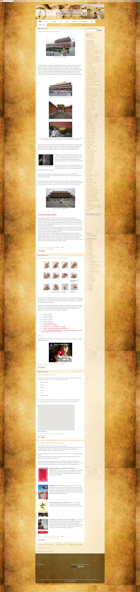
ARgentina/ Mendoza (91, 58)
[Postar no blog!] (40, 251)
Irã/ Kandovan (89, 156)
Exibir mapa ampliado (42, 431)
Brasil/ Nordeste (90, 74)
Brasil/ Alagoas (89, 67)
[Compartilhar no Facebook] (43, 251)
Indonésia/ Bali (89, 142)
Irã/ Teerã (88, 167)
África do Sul (89, 44)
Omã (87, 177)
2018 (89, 240)
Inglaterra (88, 144)
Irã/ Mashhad (89, 160)
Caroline (46, 247)
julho (90, 259)
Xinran (71, 502)
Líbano (88, 174)
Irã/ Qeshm (89, 163)
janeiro (91, 282)
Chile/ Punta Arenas (91, 93)
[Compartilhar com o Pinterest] (44, 251)
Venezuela (88, 191)
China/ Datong (89, 100)
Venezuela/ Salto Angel (91, 198)
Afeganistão (89, 42)
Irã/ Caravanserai (90, 151)
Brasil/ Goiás (89, 70)
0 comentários (56, 247)
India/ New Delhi (90, 132)
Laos (87, 172)
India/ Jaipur (89, 125)
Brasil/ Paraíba (89, 76)
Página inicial (61, 544)
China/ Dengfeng (90, 102)
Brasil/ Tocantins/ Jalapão (92, 84)
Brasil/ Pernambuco (90, 77)
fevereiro (91, 280)
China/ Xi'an (89, 105)
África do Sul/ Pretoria (91, 46)
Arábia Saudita (89, 48)
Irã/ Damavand (89, 153)
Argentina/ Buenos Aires (91, 56)
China (45, 248)
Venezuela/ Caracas (91, 193)
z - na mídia (89, 208)
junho (90, 274)
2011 (89, 254)
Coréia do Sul (89, 109)
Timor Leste (89, 188)
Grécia (87, 119)
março (90, 278)
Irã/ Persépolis (89, 161)
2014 (89, 248)
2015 (89, 246)
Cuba (87, 111)
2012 (89, 252)
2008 (89, 288)
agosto (91, 257)
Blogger (73, 581)
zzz (87, 210)
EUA (87, 112)
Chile (87, 86)
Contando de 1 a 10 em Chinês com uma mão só (52, 258)
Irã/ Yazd (88, 168)
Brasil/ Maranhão (90, 72)
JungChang (52, 470)
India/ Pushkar (89, 133)
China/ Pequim (50, 248)
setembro (91, 255)
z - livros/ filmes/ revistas (53, 537)
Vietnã (87, 203)
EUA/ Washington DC (91, 116)
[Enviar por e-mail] (38, 251)
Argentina (88, 55)
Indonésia (88, 140)
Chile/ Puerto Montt (90, 91)
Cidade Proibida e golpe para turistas (49, 31)
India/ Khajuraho (90, 128)
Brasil (87, 65)
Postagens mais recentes (46, 544)
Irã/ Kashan (89, 158)
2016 (89, 244)
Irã (87, 147)
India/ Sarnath (89, 135)
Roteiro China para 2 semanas (47, 375)
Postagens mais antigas (75, 544)
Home (40, 21)
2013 (89, 250)
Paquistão (88, 179)
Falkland (88, 118)
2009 (89, 286)
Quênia (88, 181)
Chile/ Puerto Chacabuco (92, 90)
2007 (89, 290)
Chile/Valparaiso (90, 97)
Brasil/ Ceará (89, 69)
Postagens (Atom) (46, 547)
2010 (89, 284)
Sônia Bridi (60, 485)
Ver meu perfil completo (91, 37)
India (87, 121)
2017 (89, 242)
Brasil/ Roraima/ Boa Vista (92, 81)
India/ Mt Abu (89, 130)
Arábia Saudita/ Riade (91, 53)
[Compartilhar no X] (41, 251)
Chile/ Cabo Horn (90, 88)
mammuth (97, 579)
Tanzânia (88, 186)
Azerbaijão (88, 63)
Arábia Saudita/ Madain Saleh (93, 51)
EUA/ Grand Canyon (91, 114)
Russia (88, 184)
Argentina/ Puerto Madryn (92, 60)
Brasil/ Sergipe (89, 83)
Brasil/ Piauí (89, 79)
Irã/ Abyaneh (89, 149)
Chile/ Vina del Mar (90, 95)
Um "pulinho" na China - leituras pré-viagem (50, 443)
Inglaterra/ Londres (90, 146)
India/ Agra (88, 123)
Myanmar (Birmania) (91, 175)
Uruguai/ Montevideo (91, 189)
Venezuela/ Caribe (90, 195)
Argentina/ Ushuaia (90, 62)
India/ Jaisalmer (90, 126)
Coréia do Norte (90, 107)
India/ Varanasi (89, 139)
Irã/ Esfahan (89, 154)
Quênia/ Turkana (90, 182)
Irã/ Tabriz (88, 165)
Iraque (87, 170)
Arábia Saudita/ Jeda (91, 49)
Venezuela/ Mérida (90, 196)
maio (90, 276)
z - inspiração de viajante (92, 205)
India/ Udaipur (89, 137)
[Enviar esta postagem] (62, 247)
